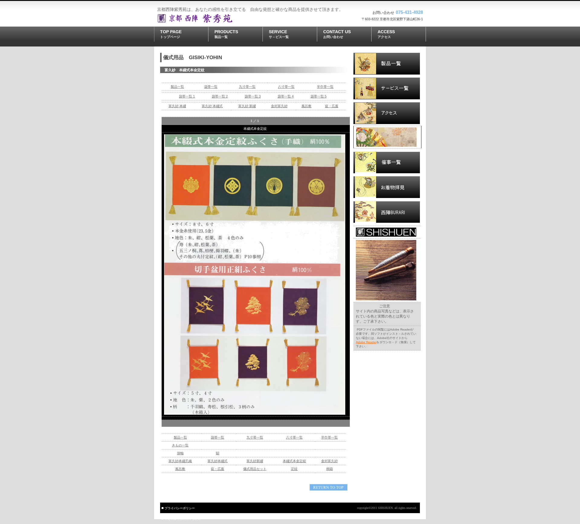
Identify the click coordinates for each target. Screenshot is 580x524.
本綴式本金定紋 (294, 461)
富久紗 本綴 (177, 106)
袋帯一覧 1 (187, 96)
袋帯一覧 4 (286, 96)
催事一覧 (386, 162)
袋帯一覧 (211, 86)
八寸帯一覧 (286, 86)
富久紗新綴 (254, 461)
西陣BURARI (386, 212)
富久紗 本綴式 (212, 106)
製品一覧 (177, 86)
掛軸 (180, 453)
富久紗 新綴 (247, 106)
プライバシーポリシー (180, 508)
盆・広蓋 (331, 106)
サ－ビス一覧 (386, 88)
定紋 (294, 469)
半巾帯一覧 (325, 86)
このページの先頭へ (328, 487)
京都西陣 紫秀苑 (201, 18)
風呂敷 (306, 106)
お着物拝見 (386, 187)
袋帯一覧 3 (253, 96)
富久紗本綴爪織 (180, 461)
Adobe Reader (366, 342)
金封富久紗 (279, 106)
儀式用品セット (254, 469)
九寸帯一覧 (247, 86)
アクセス (386, 113)
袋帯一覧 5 (319, 96)
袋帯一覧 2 (220, 96)
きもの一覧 (180, 445)
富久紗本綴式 (217, 461)
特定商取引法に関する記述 (183, 518)
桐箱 (329, 469)
